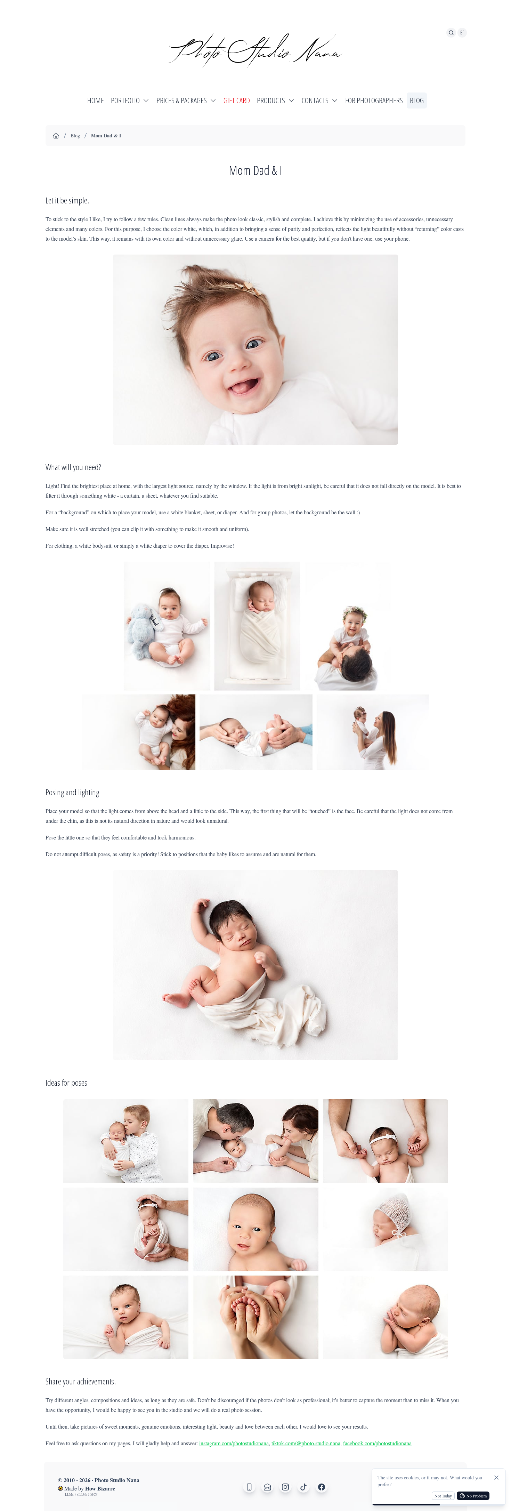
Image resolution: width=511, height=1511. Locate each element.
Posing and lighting (72, 792)
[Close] (496, 1477)
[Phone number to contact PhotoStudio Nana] (249, 1487)
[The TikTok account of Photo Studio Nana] (303, 1487)
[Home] (55, 135)
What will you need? (73, 467)
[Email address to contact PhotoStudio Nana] (267, 1487)
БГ (462, 32)
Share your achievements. (81, 1381)
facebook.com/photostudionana (377, 1443)
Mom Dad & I (106, 135)
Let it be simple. (67, 200)
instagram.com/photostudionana (234, 1443)
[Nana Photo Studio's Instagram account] (285, 1487)
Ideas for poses (66, 1082)
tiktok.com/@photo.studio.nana (305, 1443)
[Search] (451, 33)
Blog (75, 135)
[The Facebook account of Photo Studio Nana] (321, 1487)
